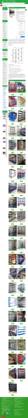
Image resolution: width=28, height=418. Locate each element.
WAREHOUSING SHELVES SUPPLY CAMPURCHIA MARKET (5, 53)
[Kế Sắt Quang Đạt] (3, 5)
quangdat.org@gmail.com (7, 408)
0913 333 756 (3, 416)
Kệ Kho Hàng (4, 25)
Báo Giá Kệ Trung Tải (5, 37)
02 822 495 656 (6, 146)
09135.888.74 (7, 116)
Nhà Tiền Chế (4, 61)
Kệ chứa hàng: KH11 (12, 322)
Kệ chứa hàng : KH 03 (12, 379)
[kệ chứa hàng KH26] (21, 202)
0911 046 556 (6, 129)
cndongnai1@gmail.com (18, 401)
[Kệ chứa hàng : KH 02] (21, 373)
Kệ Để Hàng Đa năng (5, 35)
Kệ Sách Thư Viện (4, 44)
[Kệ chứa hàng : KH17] (13, 273)
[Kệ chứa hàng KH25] (13, 216)
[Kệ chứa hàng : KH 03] (13, 373)
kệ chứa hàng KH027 (12, 208)
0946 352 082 (6, 121)
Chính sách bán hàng (17, 412)
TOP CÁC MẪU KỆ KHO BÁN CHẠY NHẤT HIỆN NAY (5, 89)
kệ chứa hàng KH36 (21, 151)
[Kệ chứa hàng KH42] (21, 101)
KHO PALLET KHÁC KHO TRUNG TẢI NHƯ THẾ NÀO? (5, 104)
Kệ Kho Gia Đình (5, 75)
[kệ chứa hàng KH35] (13, 159)
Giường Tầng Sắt (4, 63)
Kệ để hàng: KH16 (21, 279)
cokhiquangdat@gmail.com (5, 407)
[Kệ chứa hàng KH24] (21, 216)
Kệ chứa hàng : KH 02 (21, 379)
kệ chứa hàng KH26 (21, 208)
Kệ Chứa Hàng (20, 38)
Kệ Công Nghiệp (4, 27)
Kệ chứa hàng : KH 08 (21, 336)
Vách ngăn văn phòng (4, 72)
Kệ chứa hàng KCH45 (12, 93)
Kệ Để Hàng (5, 12)
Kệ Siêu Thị (5, 17)
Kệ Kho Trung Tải (4, 23)
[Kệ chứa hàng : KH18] (21, 259)
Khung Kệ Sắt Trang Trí (4, 56)
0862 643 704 (6, 151)
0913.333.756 (7, 114)
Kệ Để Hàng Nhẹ (5, 81)
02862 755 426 (6, 134)
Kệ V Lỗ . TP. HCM (4, 79)
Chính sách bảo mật (17, 411)
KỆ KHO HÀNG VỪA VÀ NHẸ (4, 8)
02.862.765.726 (8, 117)
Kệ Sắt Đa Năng (4, 14)
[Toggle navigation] (26, 10)
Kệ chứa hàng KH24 (21, 222)
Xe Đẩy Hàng (4, 70)
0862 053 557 (6, 156)
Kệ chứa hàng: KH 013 (12, 308)
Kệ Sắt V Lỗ (5, 18)
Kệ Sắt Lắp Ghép (4, 83)
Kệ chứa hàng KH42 (21, 107)
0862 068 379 (6, 154)
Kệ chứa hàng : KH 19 (12, 265)
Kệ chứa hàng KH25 (12, 222)
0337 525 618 (6, 144)
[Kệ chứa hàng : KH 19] (13, 259)
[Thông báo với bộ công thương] (8, 413)
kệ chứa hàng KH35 (12, 165)
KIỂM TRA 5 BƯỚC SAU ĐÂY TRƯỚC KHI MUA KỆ (5, 100)
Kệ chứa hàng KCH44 (21, 93)
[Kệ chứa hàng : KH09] (13, 330)
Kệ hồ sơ (5, 47)
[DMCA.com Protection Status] (4, 413)
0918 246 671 (6, 136)
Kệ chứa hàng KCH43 (12, 107)
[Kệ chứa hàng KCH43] (13, 101)
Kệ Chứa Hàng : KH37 (12, 151)
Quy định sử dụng (17, 410)
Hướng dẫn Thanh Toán (17, 413)
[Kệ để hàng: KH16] (21, 273)
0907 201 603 (6, 140)
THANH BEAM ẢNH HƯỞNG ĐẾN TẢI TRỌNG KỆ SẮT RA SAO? (5, 95)
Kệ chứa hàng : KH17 (12, 279)
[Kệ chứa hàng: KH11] (13, 316)
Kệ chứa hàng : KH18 (21, 265)
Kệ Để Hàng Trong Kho (5, 33)
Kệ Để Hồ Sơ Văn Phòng (5, 42)
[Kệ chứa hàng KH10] (21, 316)
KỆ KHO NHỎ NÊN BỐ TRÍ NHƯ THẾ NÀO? (5, 107)
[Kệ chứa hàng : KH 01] (13, 387)
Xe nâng (5, 67)
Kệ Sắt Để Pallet (4, 31)
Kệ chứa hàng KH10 (21, 322)
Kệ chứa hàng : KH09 (12, 336)
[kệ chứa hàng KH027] (13, 202)
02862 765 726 (6, 123)
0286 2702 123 (6, 128)
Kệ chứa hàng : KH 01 (12, 393)
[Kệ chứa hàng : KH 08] (21, 330)
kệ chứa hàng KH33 (21, 165)
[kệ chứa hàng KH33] (21, 159)
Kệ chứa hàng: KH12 (21, 308)
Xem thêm (13, 94)
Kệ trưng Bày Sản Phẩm (5, 65)
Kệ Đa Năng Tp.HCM (5, 77)
